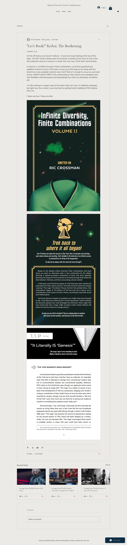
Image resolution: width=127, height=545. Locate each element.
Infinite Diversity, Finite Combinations (63, 5)
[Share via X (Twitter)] (33, 448)
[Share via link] (42, 448)
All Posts (20, 26)
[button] (110, 8)
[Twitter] (118, 11)
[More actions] (99, 39)
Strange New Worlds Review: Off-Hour (31, 489)
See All (108, 465)
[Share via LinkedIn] (37, 448)
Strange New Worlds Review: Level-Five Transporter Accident (63, 489)
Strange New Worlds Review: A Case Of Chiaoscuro (95, 489)
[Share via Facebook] (28, 448)
